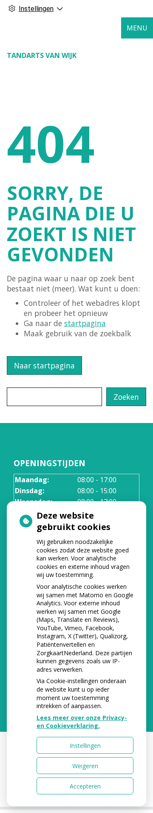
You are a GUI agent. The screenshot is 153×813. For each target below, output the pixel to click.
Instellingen (85, 746)
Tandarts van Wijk (41, 55)
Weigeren (85, 766)
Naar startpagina (44, 365)
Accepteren (85, 786)
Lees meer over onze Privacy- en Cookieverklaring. (82, 722)
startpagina (85, 323)
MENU (137, 28)
